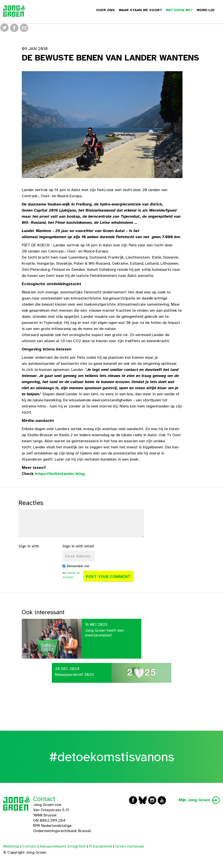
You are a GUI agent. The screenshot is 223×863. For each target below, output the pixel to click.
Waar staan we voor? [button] (140, 10)
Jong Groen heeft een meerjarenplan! (104, 633)
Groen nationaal (129, 846)
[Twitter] (4, 27)
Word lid (206, 10)
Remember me (78, 566)
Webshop (11, 846)
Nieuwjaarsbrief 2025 (74, 674)
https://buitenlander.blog (60, 473)
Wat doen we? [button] (179, 10)
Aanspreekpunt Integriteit (63, 846)
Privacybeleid (100, 846)
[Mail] (24, 27)
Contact (44, 799)
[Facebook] (14, 27)
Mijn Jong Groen (195, 799)
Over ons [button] (105, 10)
